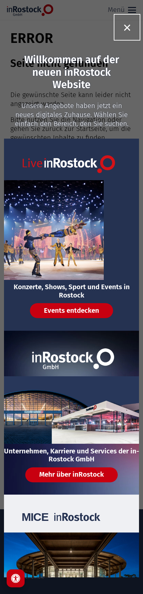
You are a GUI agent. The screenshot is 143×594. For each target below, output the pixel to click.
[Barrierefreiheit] (16, 578)
